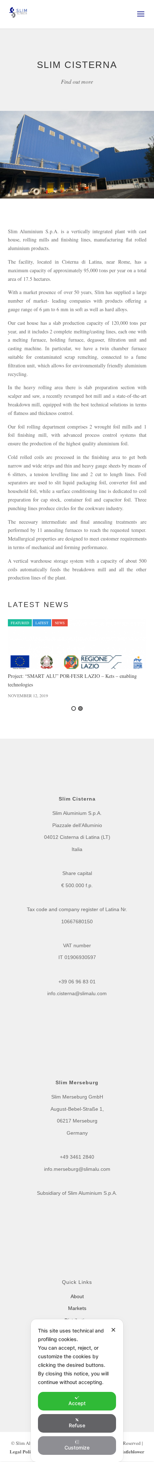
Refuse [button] (77, 1425)
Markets (77, 1308)
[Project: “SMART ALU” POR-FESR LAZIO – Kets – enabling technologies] (77, 644)
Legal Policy (23, 1451)
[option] (77, 659)
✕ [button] (113, 1330)
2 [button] (80, 708)
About (77, 1296)
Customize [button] (77, 1447)
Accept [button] (77, 1403)
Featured (20, 622)
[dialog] (77, 1390)
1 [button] (73, 708)
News (60, 622)
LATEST (41, 622)
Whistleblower (129, 1451)
